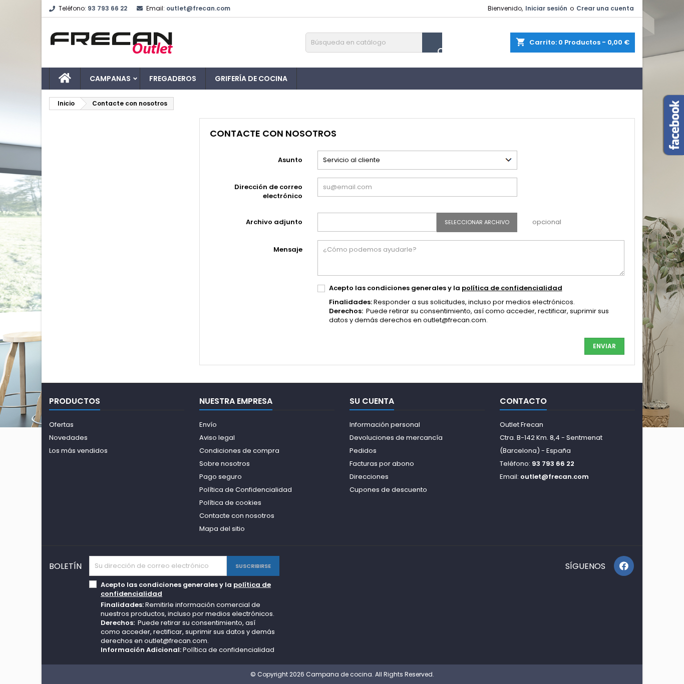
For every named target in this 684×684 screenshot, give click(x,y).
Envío (208, 424)
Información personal (385, 424)
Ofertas (61, 424)
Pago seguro (220, 476)
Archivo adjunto (274, 222)
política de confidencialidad (512, 288)
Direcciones (369, 476)
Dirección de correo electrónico (268, 191)
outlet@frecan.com (198, 8)
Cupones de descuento (388, 489)
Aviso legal (217, 437)
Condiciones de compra (239, 450)
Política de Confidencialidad (245, 489)
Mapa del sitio (222, 528)
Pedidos (363, 450)
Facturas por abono (382, 463)
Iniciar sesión (546, 8)
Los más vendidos (78, 450)
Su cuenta (372, 401)
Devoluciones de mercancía (396, 437)
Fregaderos (172, 79)
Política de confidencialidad (228, 649)
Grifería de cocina (251, 79)
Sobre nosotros (224, 463)
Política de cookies (230, 502)
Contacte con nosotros (236, 515)
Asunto (290, 160)
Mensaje (287, 249)
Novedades (68, 437)
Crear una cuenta (605, 8)
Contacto (523, 401)
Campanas (110, 79)
